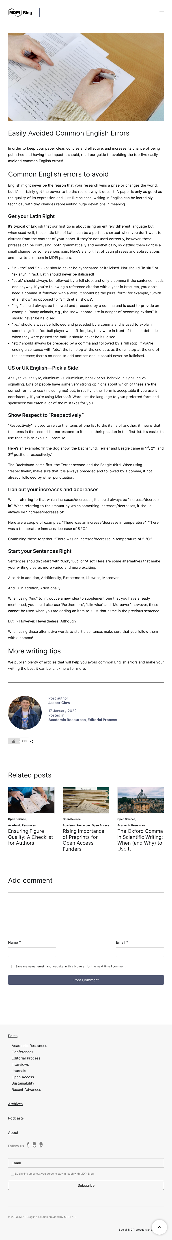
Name (14, 942)
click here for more (69, 668)
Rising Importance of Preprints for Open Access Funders (83, 840)
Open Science (17, 819)
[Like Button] (13, 741)
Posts (12, 1035)
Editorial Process (102, 719)
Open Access (100, 825)
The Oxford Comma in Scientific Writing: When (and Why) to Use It (140, 840)
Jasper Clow (59, 702)
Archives (15, 1104)
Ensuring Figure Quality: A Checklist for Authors (30, 837)
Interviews (20, 1064)
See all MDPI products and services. (141, 1229)
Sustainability (23, 1083)
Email (122, 942)
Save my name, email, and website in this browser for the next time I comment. (71, 966)
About (13, 1132)
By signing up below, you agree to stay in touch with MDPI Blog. (54, 1173)
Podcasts (16, 1118)
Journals (19, 1070)
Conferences (22, 1052)
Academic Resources (67, 719)
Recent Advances (26, 1089)
